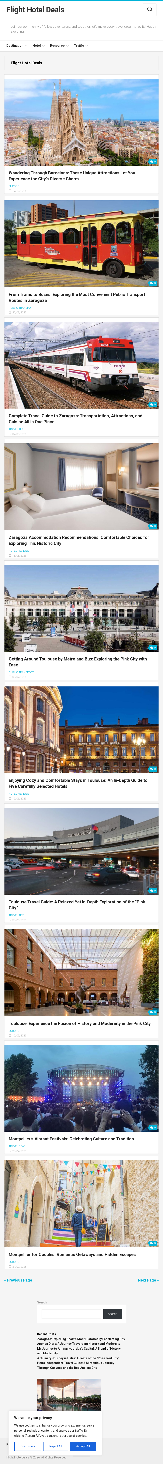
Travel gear (17, 1146)
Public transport (21, 307)
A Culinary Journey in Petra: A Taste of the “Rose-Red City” (78, 1358)
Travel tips (16, 429)
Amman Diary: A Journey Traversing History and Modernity (78, 1343)
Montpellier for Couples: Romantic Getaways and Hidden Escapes (72, 1254)
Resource (57, 45)
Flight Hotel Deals (35, 9)
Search (42, 1302)
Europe (14, 186)
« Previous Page (18, 1280)
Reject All (55, 1446)
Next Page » (148, 1280)
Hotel (37, 45)
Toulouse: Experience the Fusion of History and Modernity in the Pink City (80, 1023)
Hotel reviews (19, 550)
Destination (14, 45)
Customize (28, 1446)
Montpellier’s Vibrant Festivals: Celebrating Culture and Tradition (71, 1138)
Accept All (83, 1446)
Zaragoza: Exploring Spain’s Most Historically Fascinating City (81, 1339)
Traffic (79, 45)
